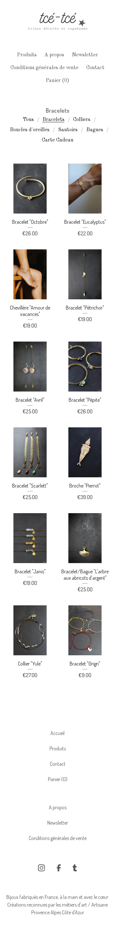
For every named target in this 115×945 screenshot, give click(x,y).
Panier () (57, 80)
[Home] (57, 23)
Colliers (81, 119)
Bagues (94, 130)
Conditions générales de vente (45, 67)
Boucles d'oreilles (30, 130)
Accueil (57, 733)
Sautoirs (68, 130)
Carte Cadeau (57, 140)
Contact (95, 67)
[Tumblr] (74, 868)
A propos (54, 55)
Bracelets (53, 119)
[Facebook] (58, 868)
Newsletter (85, 55)
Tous (28, 119)
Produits (27, 55)
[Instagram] (41, 868)
